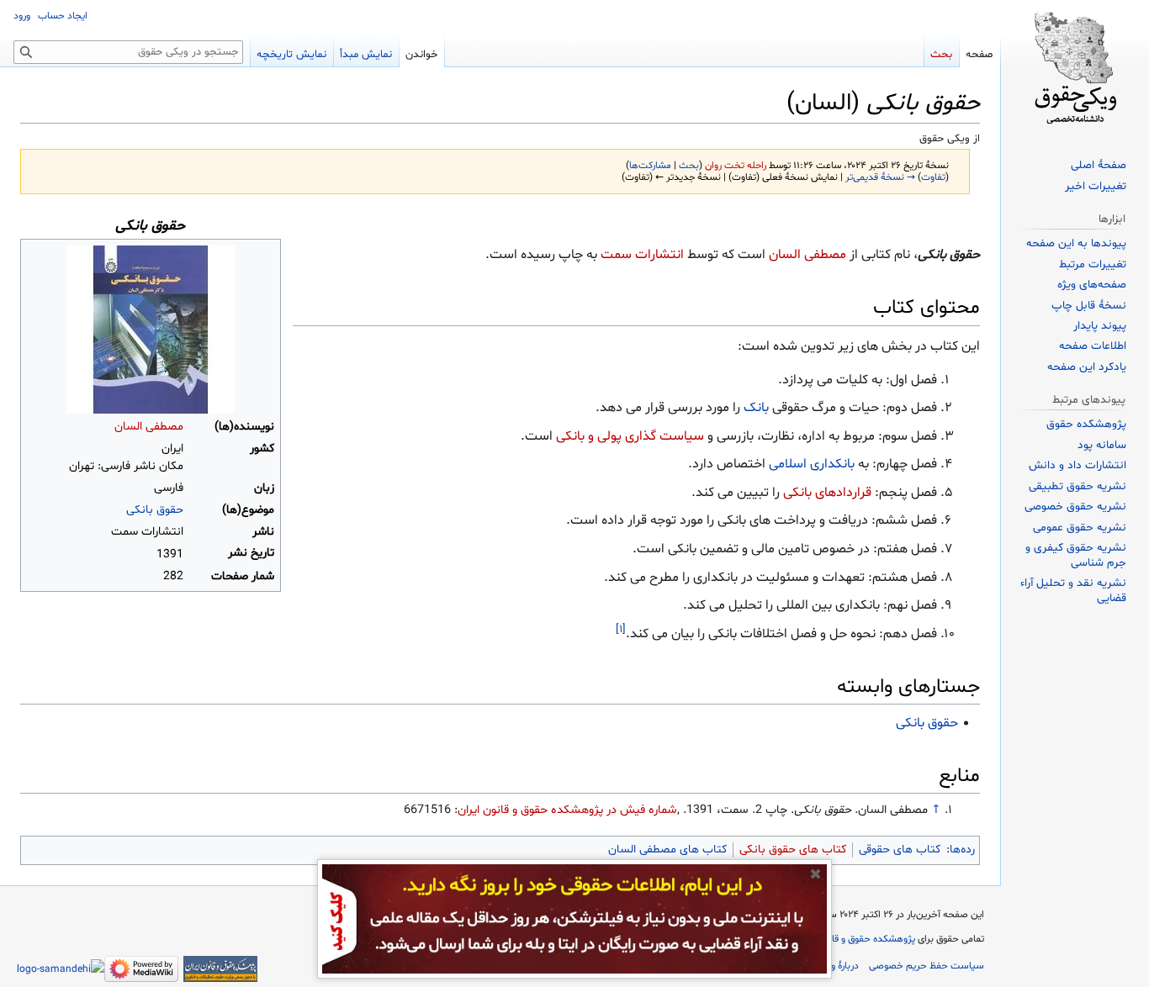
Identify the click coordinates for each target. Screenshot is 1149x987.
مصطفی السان (148, 427)
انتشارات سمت (642, 254)
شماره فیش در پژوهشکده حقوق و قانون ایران (567, 810)
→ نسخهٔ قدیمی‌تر (880, 177)
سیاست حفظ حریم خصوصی (926, 966)
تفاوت (933, 177)
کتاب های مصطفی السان (667, 850)
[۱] (621, 629)
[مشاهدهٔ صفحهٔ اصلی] (1075, 67)
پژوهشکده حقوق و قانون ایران (856, 939)
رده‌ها (962, 850)
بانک (756, 407)
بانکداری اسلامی (812, 464)
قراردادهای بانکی (827, 492)
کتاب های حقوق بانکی (792, 850)
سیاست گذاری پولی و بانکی (630, 436)
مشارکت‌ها (650, 165)
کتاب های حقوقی (899, 850)
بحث (689, 165)
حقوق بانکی (154, 510)
